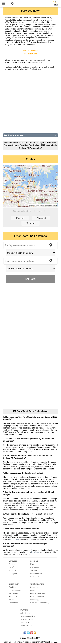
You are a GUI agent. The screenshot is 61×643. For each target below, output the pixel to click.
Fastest (20, 218)
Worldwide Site (36, 574)
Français (12, 570)
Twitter (11, 600)
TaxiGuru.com (26, 626)
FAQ (32, 564)
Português (13, 574)
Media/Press (25, 622)
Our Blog (12, 587)
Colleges (33, 587)
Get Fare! (30, 278)
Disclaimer (34, 567)
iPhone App (35, 600)
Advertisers (24, 613)
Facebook (13, 597)
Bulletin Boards (15, 590)
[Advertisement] (30, 100)
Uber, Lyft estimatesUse (30, 52)
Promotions (13, 603)
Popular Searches (37, 593)
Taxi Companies (26, 619)
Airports (33, 590)
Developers (25, 616)
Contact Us (34, 577)
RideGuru (35, 552)
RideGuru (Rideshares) (39, 603)
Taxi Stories (13, 593)
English (12, 564)
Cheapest (41, 218)
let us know (14, 539)
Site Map (33, 570)
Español (12, 567)
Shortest (30, 223)
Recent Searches (37, 597)
